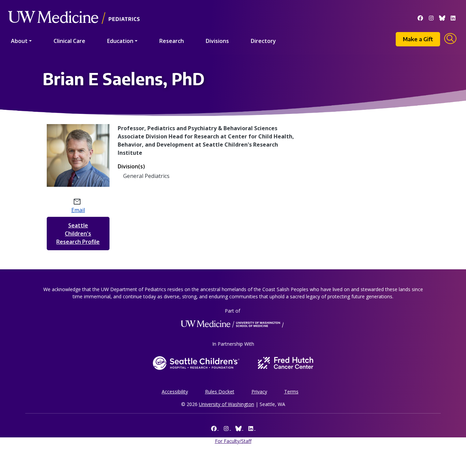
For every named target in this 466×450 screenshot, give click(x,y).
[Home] (74, 7)
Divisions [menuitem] (217, 41)
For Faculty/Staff (233, 441)
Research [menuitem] (171, 41)
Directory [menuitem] (263, 41)
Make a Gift (418, 39)
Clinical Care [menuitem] (69, 41)
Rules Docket (219, 391)
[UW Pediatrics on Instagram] (431, 17)
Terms (291, 391)
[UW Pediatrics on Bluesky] (442, 17)
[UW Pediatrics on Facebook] (420, 17)
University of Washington (226, 404)
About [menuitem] (19, 41)
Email (78, 210)
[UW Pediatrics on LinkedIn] (453, 17)
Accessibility (175, 391)
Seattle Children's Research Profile (78, 233)
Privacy (259, 391)
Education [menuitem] (120, 41)
